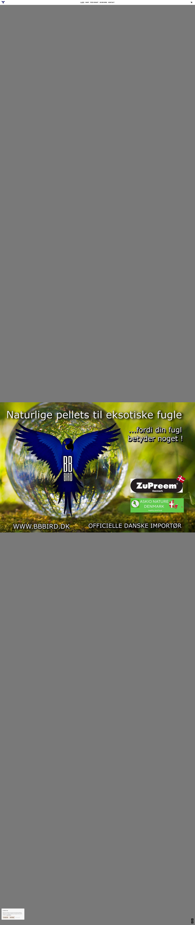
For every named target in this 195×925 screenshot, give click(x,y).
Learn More (8, 914)
